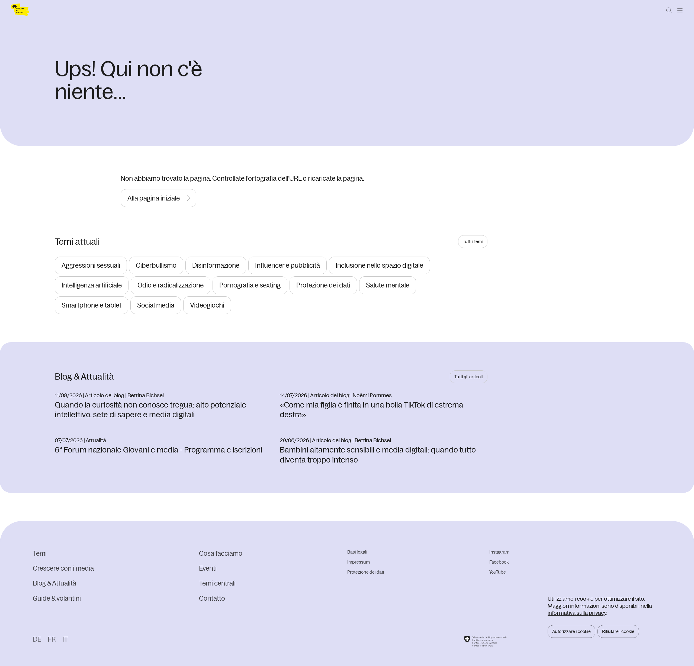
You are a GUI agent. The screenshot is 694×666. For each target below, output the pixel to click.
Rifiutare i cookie (618, 631)
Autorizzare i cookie (571, 631)
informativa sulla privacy (577, 612)
